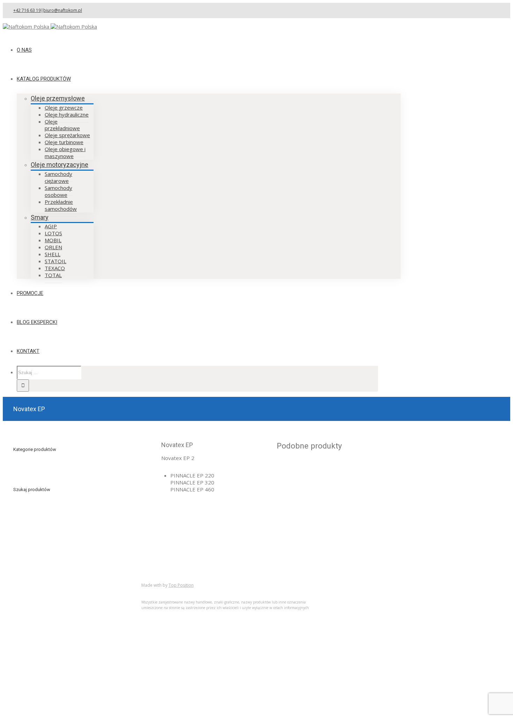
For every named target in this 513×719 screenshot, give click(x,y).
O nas (34, 586)
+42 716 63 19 (27, 10)
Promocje (39, 607)
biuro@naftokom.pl (62, 10)
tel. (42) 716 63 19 (308, 525)
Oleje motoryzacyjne (59, 164)
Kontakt (36, 614)
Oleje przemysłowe (58, 98)
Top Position (181, 585)
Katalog (36, 593)
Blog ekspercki (44, 600)
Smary (40, 217)
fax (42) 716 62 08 (309, 535)
